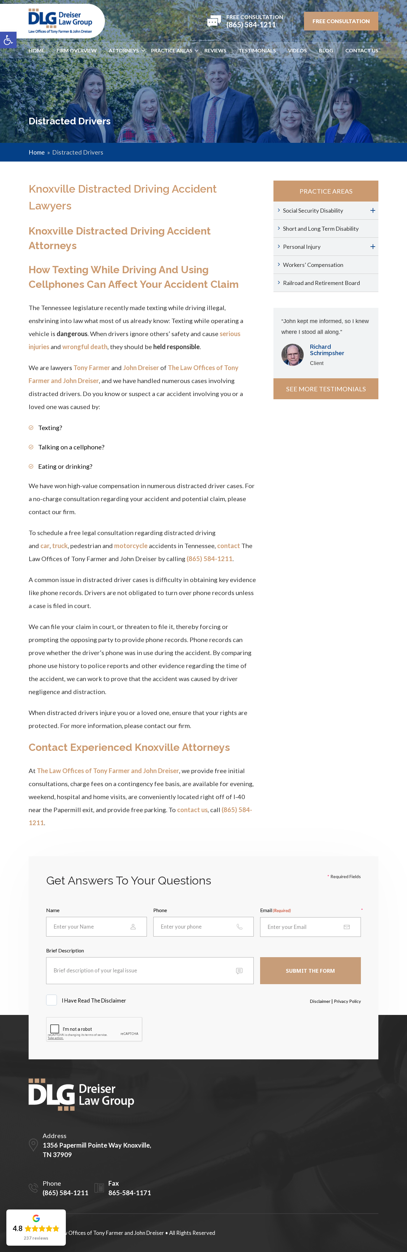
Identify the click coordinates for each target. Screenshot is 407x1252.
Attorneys (124, 50)
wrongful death (84, 346)
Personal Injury (302, 246)
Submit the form (310, 970)
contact (228, 545)
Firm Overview (77, 50)
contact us (192, 809)
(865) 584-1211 (209, 558)
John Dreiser (141, 367)
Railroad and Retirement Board (321, 282)
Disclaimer (320, 1001)
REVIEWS (215, 50)
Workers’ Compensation (313, 264)
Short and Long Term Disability (321, 228)
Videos (297, 50)
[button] (8, 40)
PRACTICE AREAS (171, 50)
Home (37, 50)
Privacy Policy (347, 1001)
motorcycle (131, 545)
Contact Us (361, 50)
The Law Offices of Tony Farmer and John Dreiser (108, 770)
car (45, 545)
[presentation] (94, 1029)
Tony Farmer (91, 367)
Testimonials (257, 50)
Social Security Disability (313, 210)
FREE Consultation (341, 21)
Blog (326, 50)
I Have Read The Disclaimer (94, 1000)
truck (60, 545)
